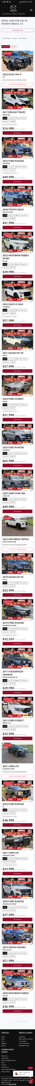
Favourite (25, 109)
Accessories (23, 1041)
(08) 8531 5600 (27, 2)
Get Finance (17, 133)
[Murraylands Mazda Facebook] (5, 2)
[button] (31, 10)
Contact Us (5, 1067)
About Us (4, 1056)
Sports (3, 1046)
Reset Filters (5, 46)
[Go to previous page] (9, 1021)
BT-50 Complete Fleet (8, 1060)
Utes (2, 1039)
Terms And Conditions (8, 1069)
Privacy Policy (5, 1072)
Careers (3, 1065)
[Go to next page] (25, 1021)
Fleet (3, 1063)
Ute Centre (5, 1058)
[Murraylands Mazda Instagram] (8, 2)
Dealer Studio (12, 1084)
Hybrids (3, 1043)
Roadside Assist (24, 1046)
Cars (2, 1041)
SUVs (3, 1037)
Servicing (22, 1037)
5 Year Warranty (24, 1043)
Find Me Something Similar (17, 84)
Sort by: (15, 38)
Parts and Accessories (26, 1039)
